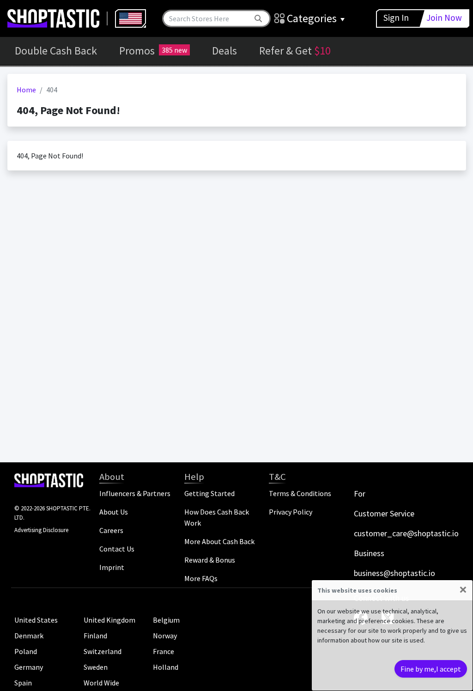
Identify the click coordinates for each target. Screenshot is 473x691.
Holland (165, 667)
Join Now (444, 17)
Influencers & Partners (134, 493)
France (163, 651)
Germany (28, 667)
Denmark (28, 635)
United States (36, 619)
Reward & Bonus (209, 559)
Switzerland (102, 651)
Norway (165, 635)
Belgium (166, 619)
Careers (111, 530)
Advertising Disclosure (41, 530)
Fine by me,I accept (430, 668)
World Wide (101, 682)
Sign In (396, 17)
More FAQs (201, 578)
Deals (224, 50)
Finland (95, 635)
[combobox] (130, 18)
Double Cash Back (56, 50)
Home (26, 89)
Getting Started (209, 493)
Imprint (111, 567)
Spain (23, 682)
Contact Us (116, 548)
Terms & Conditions (300, 493)
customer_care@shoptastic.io (406, 533)
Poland (25, 651)
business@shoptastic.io (394, 573)
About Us (113, 511)
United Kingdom (109, 619)
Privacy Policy (290, 511)
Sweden (96, 667)
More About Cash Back (219, 541)
